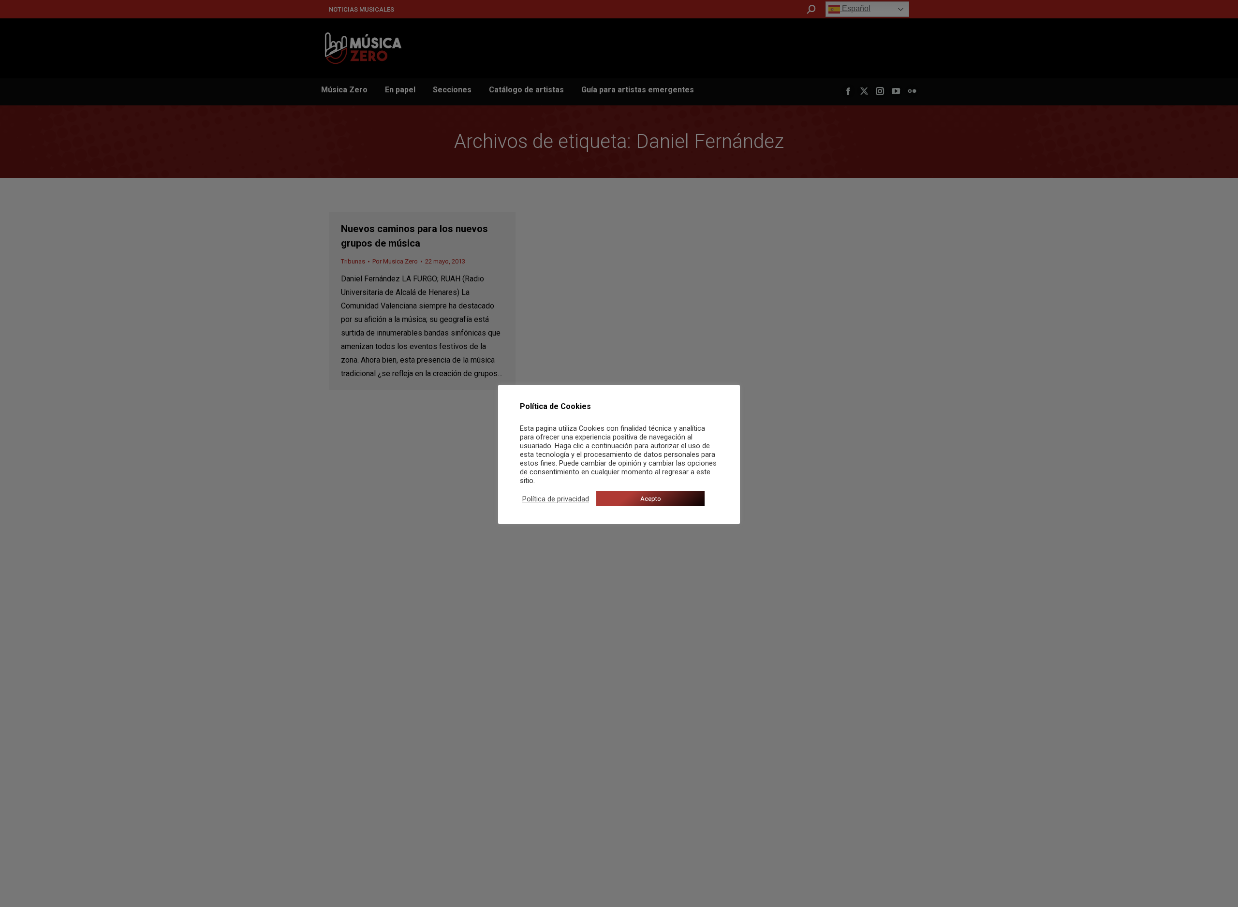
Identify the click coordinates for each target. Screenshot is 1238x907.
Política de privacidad (555, 499)
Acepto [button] (650, 498)
